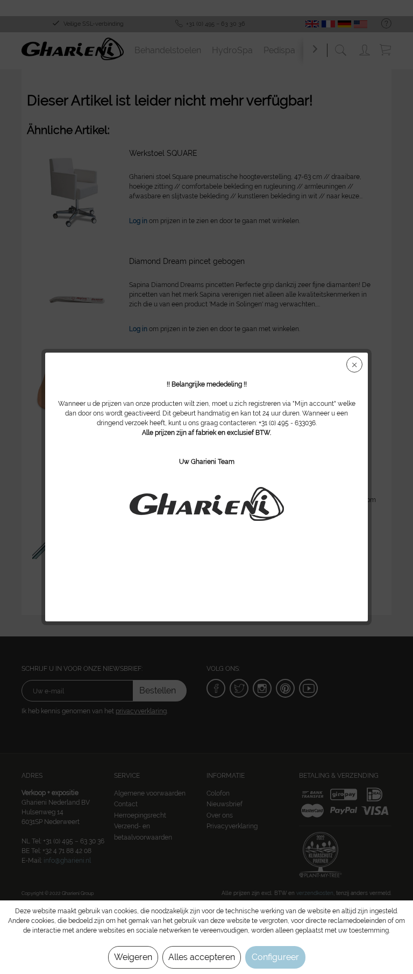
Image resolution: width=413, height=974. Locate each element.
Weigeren (133, 957)
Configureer (275, 957)
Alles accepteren (201, 957)
